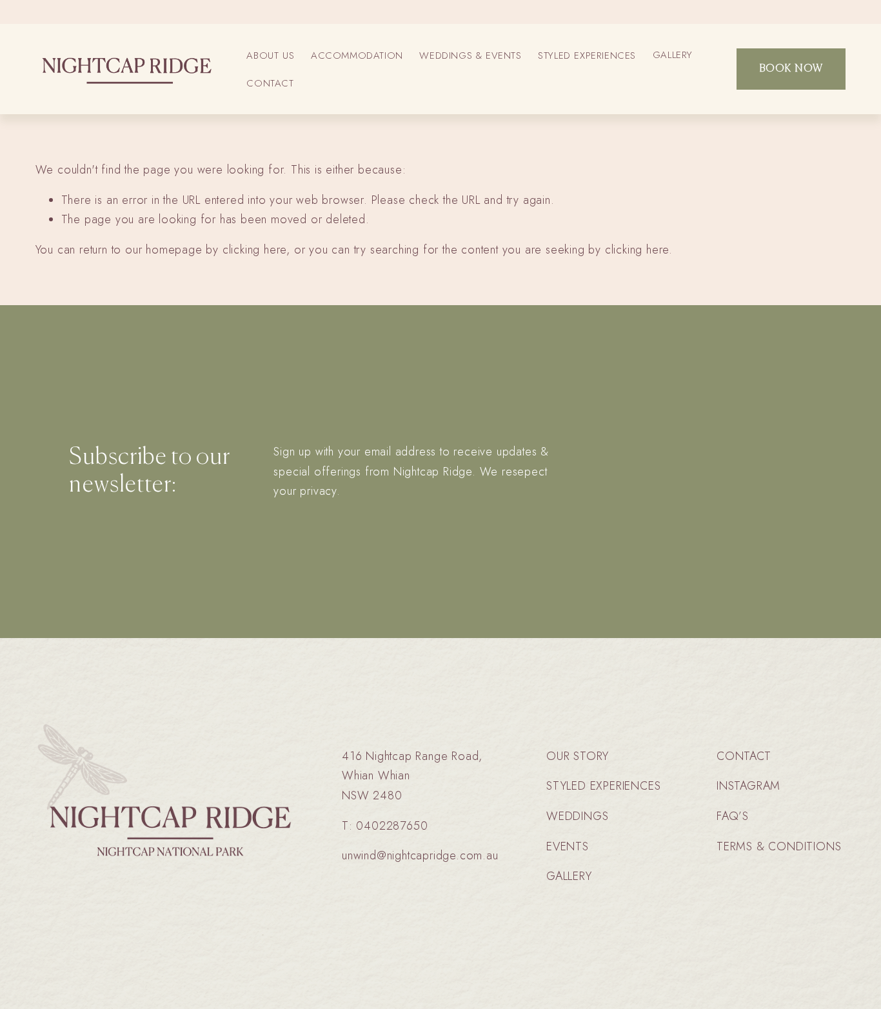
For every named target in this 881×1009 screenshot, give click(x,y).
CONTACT (269, 83)
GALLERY (673, 55)
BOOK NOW (792, 69)
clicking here (254, 249)
